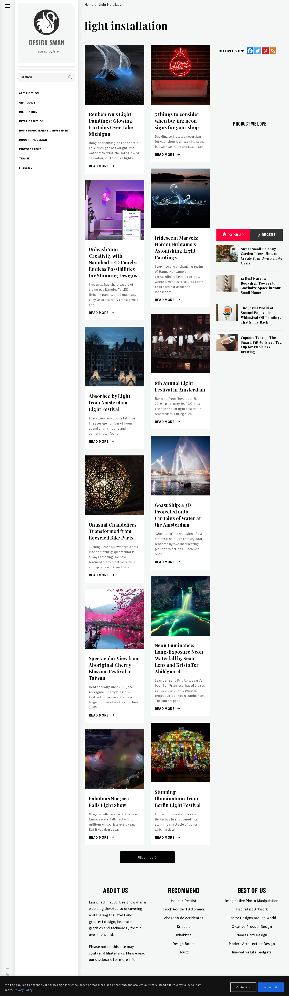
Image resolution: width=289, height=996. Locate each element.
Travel (24, 158)
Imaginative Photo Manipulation (251, 900)
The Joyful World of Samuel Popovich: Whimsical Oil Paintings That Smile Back (261, 315)
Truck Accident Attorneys (184, 909)
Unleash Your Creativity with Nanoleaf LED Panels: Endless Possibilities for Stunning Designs (113, 262)
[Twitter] (257, 50)
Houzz (184, 952)
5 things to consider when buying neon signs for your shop (177, 120)
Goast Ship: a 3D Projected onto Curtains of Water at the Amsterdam (178, 515)
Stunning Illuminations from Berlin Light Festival (178, 798)
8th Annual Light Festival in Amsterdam (180, 386)
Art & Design (29, 93)
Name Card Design (252, 934)
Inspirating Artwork (252, 909)
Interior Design (31, 121)
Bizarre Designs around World (251, 917)
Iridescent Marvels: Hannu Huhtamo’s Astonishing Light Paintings (177, 247)
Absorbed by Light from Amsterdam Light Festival (109, 402)
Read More (114, 74)
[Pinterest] (265, 50)
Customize (243, 987)
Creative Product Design (252, 926)
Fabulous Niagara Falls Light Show (109, 801)
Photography (30, 149)
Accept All (271, 987)
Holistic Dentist (184, 900)
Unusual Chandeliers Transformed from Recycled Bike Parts (113, 531)
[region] (144, 986)
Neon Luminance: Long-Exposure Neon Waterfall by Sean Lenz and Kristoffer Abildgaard (179, 658)
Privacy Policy (23, 990)
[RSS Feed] (273, 50)
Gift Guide (27, 102)
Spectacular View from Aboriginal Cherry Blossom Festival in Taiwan (114, 668)
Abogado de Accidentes (183, 917)
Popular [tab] (235, 234)
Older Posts (147, 857)
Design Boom (183, 943)
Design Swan (47, 42)
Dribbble (183, 926)
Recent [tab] (268, 234)
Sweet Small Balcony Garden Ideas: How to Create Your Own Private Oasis (261, 256)
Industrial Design (33, 140)
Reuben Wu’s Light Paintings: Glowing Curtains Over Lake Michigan (111, 124)
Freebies (25, 168)
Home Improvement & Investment (44, 130)
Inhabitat (183, 934)
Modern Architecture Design (252, 943)
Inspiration (28, 112)
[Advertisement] (249, 85)
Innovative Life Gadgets (251, 952)
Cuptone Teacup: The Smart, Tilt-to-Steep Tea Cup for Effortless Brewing (261, 344)
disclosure (103, 959)
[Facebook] (250, 50)
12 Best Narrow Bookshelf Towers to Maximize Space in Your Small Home (261, 285)
